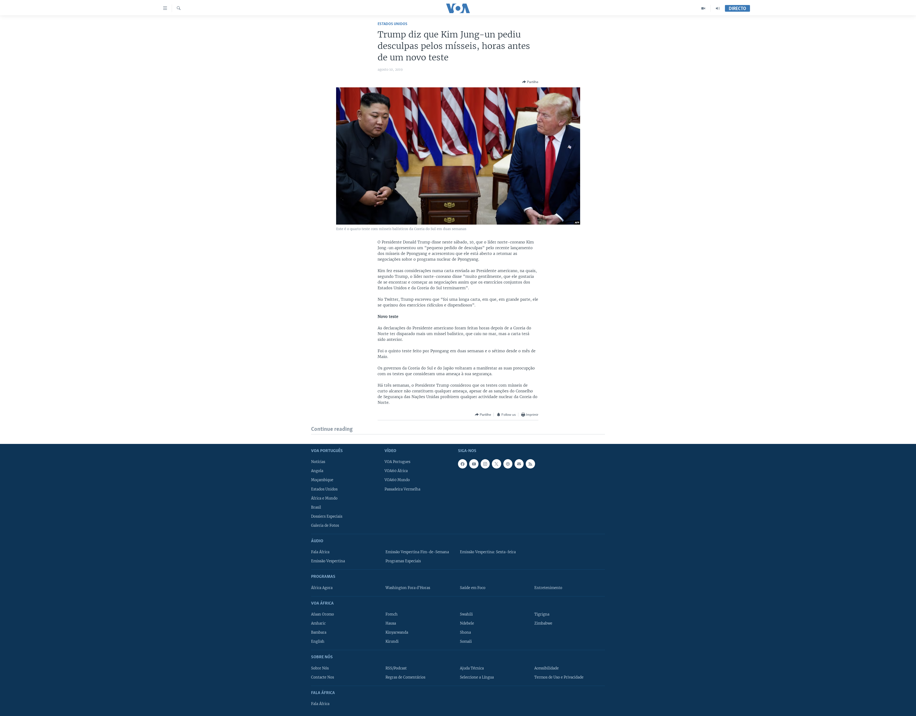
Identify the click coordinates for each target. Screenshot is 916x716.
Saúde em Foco (472, 587)
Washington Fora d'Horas (407, 587)
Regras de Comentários (405, 677)
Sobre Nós (320, 668)
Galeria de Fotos (325, 525)
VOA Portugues (397, 462)
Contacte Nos (322, 677)
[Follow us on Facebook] (462, 463)
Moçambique (322, 480)
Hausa (390, 623)
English (317, 641)
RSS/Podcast (396, 668)
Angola (317, 471)
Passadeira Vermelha (402, 489)
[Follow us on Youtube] (473, 463)
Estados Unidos (392, 24)
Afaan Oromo (322, 614)
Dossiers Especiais (326, 516)
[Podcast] (507, 463)
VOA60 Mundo (397, 480)
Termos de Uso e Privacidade (558, 677)
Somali (466, 641)
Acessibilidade (546, 668)
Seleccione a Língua (477, 677)
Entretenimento (548, 587)
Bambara (318, 632)
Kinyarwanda (396, 632)
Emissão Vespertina (328, 561)
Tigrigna (541, 614)
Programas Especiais (403, 561)
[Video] (703, 8)
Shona (465, 632)
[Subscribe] (519, 463)
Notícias (318, 462)
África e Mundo (324, 498)
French (391, 614)
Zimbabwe (543, 623)
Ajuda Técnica (472, 668)
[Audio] (718, 8)
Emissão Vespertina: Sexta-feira (488, 552)
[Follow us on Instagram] (485, 463)
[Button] (530, 82)
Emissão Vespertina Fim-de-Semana (417, 552)
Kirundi (392, 641)
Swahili (466, 614)
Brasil (316, 507)
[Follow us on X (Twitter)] (496, 463)
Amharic (318, 623)
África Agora (322, 587)
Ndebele (467, 623)
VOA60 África (396, 471)
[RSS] (530, 463)
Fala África (320, 552)
